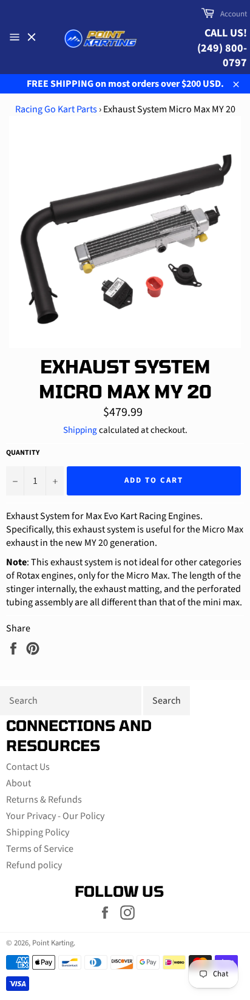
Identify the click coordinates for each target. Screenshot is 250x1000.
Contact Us (28, 767)
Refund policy (34, 865)
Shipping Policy (37, 832)
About (18, 783)
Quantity (22, 453)
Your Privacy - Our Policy (55, 816)
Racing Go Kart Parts (56, 109)
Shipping (80, 430)
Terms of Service (39, 848)
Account (233, 14)
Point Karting (52, 942)
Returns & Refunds (44, 799)
